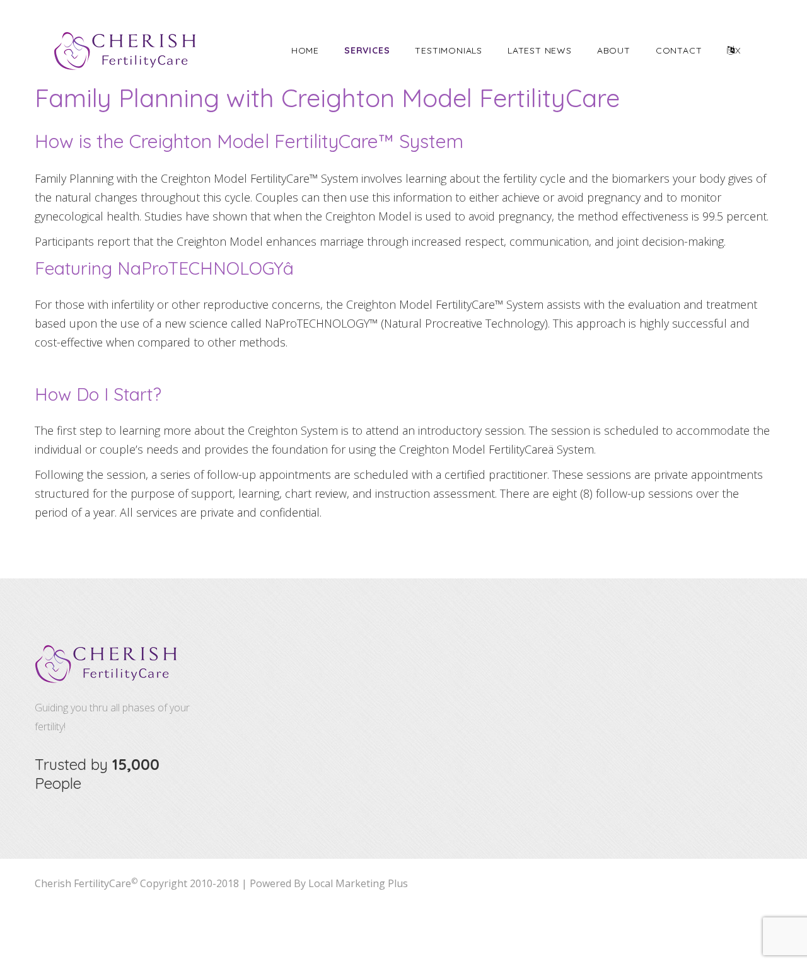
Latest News (540, 50)
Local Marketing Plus (358, 883)
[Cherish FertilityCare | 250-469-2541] (126, 51)
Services (367, 50)
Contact (679, 50)
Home (305, 50)
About (613, 50)
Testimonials (448, 50)
